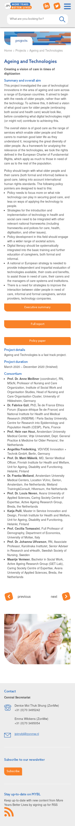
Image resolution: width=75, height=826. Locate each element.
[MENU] (67, 6)
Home (8, 50)
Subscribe (13, 771)
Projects (20, 50)
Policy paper (37, 341)
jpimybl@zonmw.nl (27, 734)
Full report (37, 324)
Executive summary (37, 307)
